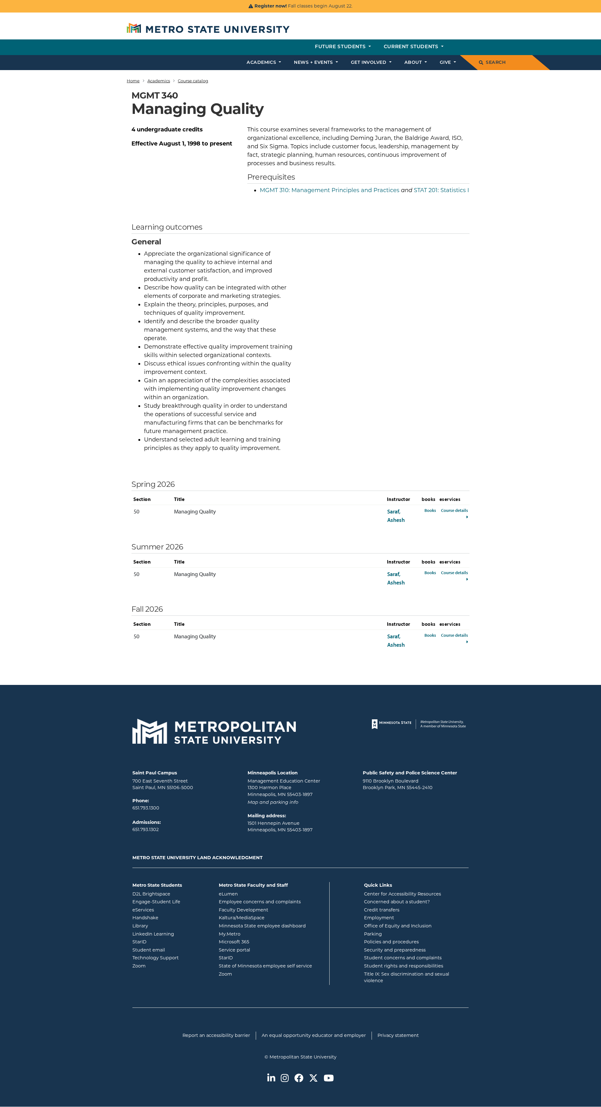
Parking (373, 934)
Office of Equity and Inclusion (398, 926)
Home (133, 80)
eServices (168, 910)
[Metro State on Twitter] (313, 1078)
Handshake (170, 918)
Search (496, 62)
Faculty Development (243, 910)
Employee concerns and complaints (260, 902)
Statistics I (441, 190)
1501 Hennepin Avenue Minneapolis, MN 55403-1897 (280, 826)
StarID (164, 942)
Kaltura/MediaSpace (267, 918)
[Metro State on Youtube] (329, 1078)
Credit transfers (381, 910)
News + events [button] (314, 62)
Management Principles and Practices (329, 190)
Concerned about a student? (397, 902)
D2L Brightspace (170, 894)
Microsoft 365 (259, 942)
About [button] (413, 62)
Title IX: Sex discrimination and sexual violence (406, 977)
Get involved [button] (369, 62)
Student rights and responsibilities (403, 966)
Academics (158, 80)
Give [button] (446, 62)
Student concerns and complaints (403, 958)
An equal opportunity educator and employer (314, 1035)
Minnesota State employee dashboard (272, 926)
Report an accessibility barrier (216, 1035)
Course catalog (193, 80)
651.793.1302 (145, 829)
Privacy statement (398, 1035)
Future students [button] (341, 47)
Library (165, 926)
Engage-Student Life (170, 902)
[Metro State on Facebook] (298, 1078)
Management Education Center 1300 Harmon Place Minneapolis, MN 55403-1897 (284, 787)
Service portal (259, 950)
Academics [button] (262, 62)
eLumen (253, 894)
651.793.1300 (145, 808)
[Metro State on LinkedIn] (271, 1078)
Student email (170, 950)
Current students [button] (412, 47)
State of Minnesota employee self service (272, 966)
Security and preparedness (395, 950)
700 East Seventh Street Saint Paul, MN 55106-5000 (162, 784)
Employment (379, 918)
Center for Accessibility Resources (402, 894)
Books (430, 510)
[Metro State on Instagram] (285, 1078)
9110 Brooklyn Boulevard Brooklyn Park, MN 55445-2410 (398, 784)
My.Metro (255, 934)
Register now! (270, 6)
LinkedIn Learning (170, 934)
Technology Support (155, 958)
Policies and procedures (391, 942)
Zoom (164, 966)
